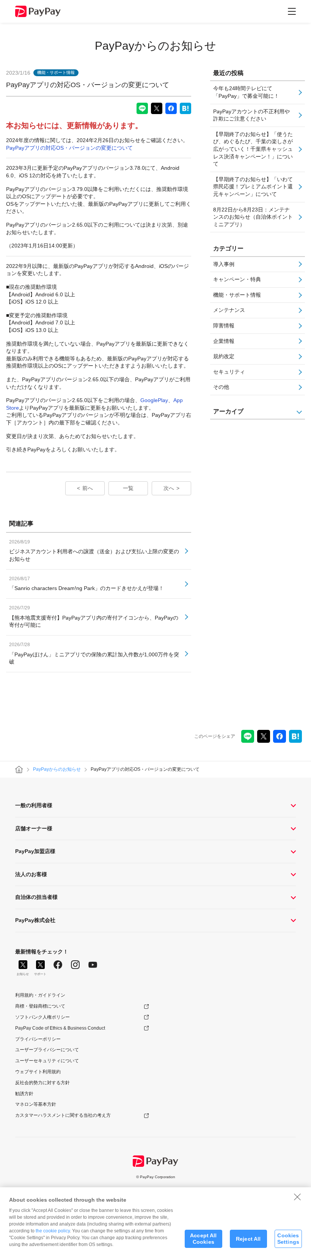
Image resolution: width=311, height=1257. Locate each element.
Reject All (248, 1239)
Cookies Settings (288, 1238)
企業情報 (223, 341)
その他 (221, 387)
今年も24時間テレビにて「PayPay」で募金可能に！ (246, 92)
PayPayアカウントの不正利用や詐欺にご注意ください (251, 115)
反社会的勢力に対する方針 (42, 1082)
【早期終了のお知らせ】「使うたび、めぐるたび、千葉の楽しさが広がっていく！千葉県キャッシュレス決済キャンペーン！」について (253, 149)
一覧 (128, 488)
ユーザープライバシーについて (47, 1049)
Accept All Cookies (203, 1238)
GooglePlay (154, 400)
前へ (87, 488)
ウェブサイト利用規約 (38, 1071)
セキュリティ (229, 372)
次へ (168, 488)
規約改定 (223, 356)
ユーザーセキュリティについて (47, 1060)
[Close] (297, 1196)
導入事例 (223, 264)
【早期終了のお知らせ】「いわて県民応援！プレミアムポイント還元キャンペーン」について (253, 186)
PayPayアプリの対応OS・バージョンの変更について (69, 148)
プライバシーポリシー (38, 1039)
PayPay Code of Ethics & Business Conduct (60, 1028)
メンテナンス (229, 310)
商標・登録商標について (40, 1006)
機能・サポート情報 (237, 295)
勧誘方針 (24, 1093)
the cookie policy (53, 1231)
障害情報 (223, 325)
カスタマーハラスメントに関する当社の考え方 (63, 1115)
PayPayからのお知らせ (155, 45)
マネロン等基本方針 (35, 1104)
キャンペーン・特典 (237, 279)
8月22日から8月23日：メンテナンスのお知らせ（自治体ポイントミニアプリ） (253, 217)
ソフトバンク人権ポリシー (42, 1017)
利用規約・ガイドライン (40, 995)
